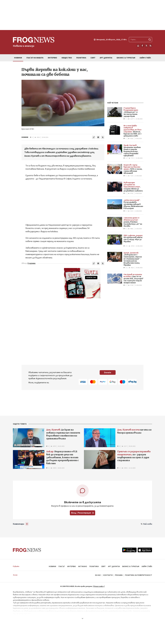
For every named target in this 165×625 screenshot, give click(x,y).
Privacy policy (99, 586)
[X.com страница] (146, 45)
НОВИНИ (25, 137)
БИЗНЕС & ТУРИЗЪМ (130, 566)
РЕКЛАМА (119, 575)
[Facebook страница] (142, 45)
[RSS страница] (150, 45)
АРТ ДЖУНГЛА (114, 566)
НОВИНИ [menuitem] (18, 57)
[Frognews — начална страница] (27, 550)
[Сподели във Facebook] (98, 137)
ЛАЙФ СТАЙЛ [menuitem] (145, 57)
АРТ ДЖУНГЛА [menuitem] (106, 57)
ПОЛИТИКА (94, 566)
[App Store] (145, 550)
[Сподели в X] (102, 137)
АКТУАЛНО (82, 566)
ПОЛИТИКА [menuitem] (81, 57)
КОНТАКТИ (108, 575)
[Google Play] (129, 550)
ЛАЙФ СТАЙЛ (147, 566)
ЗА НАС (98, 575)
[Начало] (138, 45)
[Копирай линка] (93, 137)
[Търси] (150, 40)
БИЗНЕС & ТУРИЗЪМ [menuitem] (126, 57)
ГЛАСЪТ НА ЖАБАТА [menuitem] (34, 57)
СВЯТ (103, 566)
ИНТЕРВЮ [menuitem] (52, 57)
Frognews (32, 263)
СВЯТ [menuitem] (92, 57)
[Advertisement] (82, 15)
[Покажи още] (82, 618)
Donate (107, 372)
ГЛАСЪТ (61, 566)
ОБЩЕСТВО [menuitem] (66, 57)
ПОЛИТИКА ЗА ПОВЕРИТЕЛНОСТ (138, 575)
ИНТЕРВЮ (71, 566)
